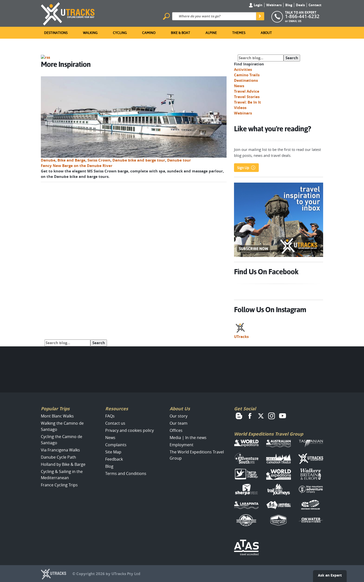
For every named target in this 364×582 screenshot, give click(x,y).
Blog (288, 5)
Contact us (115, 423)
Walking (90, 33)
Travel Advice (246, 91)
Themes (238, 33)
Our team (178, 423)
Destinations (56, 33)
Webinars (274, 5)
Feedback (114, 459)
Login (257, 5)
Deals (300, 5)
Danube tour (179, 160)
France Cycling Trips (59, 485)
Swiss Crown (98, 160)
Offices (176, 430)
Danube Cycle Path (58, 457)
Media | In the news (188, 437)
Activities (243, 69)
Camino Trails (247, 75)
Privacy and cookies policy (129, 430)
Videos (240, 107)
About (266, 33)
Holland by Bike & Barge (63, 464)
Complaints (116, 444)
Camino (149, 33)
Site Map (113, 452)
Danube (48, 160)
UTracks (241, 336)
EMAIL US (295, 21)
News (239, 85)
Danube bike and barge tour (138, 160)
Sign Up (243, 168)
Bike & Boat (180, 33)
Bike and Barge (71, 160)
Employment (181, 444)
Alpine (211, 33)
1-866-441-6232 (302, 16)
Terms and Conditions (125, 473)
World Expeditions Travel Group (268, 434)
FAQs (110, 416)
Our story (178, 416)
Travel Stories (247, 96)
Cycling (120, 33)
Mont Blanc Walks (57, 416)
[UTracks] (68, 13)
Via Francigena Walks (60, 450)
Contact (315, 5)
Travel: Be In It (247, 102)
